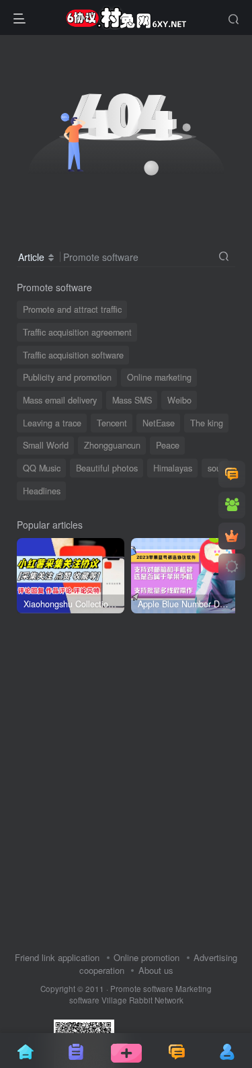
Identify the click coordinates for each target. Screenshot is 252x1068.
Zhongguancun (112, 445)
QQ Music (41, 468)
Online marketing (159, 377)
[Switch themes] (231, 567)
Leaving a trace (52, 423)
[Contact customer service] (231, 474)
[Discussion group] (231, 505)
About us (155, 970)
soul (215, 468)
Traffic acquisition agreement (77, 332)
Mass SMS (132, 400)
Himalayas (172, 468)
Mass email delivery (60, 400)
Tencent (112, 423)
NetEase (158, 423)
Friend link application (57, 957)
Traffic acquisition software (73, 355)
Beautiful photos (107, 468)
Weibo (179, 400)
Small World (46, 445)
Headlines (41, 491)
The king (206, 423)
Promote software (141, 988)
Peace (167, 445)
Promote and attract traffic (72, 309)
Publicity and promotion (67, 377)
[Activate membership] (231, 536)
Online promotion (146, 957)
